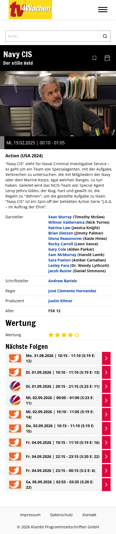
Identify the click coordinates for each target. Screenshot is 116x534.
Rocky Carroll (60, 243)
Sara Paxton (59, 260)
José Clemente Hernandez (72, 290)
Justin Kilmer (60, 300)
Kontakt (89, 514)
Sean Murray (60, 216)
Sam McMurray (62, 254)
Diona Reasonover (65, 238)
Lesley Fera (58, 265)
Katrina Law (59, 227)
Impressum (30, 514)
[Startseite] (30, 9)
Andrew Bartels (62, 280)
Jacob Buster (60, 270)
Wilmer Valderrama (66, 222)
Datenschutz (61, 514)
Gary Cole (57, 249)
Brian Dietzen (60, 233)
